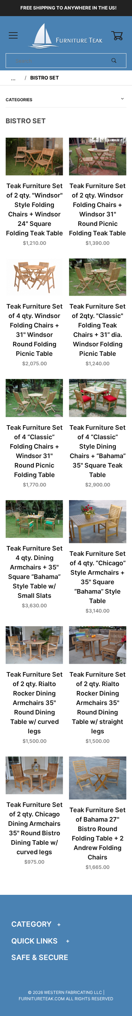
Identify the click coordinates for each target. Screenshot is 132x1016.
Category (31, 924)
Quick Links (34, 940)
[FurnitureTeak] (66, 35)
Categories (19, 99)
